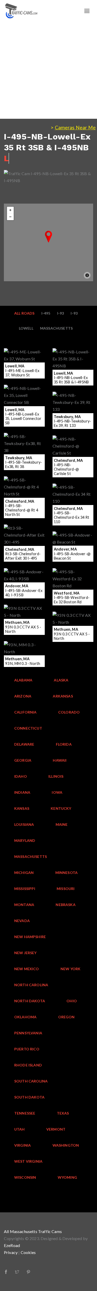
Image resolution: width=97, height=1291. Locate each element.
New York (70, 969)
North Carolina (31, 985)
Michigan (24, 872)
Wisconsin (25, 1177)
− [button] (10, 216)
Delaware (24, 744)
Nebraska (65, 904)
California (25, 712)
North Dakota (29, 1001)
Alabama (23, 680)
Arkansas (63, 696)
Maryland (24, 840)
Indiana (22, 792)
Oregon (66, 1017)
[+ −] (48, 242)
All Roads (24, 313)
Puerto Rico (26, 1049)
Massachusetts (56, 328)
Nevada (22, 920)
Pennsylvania (28, 1033)
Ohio (71, 1001)
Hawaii (59, 760)
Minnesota (66, 872)
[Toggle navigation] (87, 11)
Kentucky (61, 808)
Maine (62, 824)
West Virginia (28, 1161)
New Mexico (26, 969)
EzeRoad (12, 1245)
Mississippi (24, 888)
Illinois (55, 776)
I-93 (60, 313)
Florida (64, 744)
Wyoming (67, 1177)
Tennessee (24, 1113)
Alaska (61, 680)
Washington (66, 1145)
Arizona (22, 696)
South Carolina (31, 1081)
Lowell (26, 328)
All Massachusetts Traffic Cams (33, 1231)
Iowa (57, 792)
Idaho (20, 776)
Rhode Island (28, 1065)
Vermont (55, 1129)
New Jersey (25, 953)
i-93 (74, 313)
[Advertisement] (48, 70)
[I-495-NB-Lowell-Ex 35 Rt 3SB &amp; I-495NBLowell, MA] (48, 236)
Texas (63, 1113)
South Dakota (29, 1097)
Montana (24, 904)
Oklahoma (25, 1017)
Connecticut (28, 728)
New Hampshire (30, 936)
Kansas (21, 808)
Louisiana (24, 824)
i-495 (45, 313)
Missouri (65, 888)
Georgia (22, 760)
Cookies (28, 1252)
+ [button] (10, 210)
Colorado (69, 712)
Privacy (11, 1252)
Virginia (22, 1145)
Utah (19, 1129)
